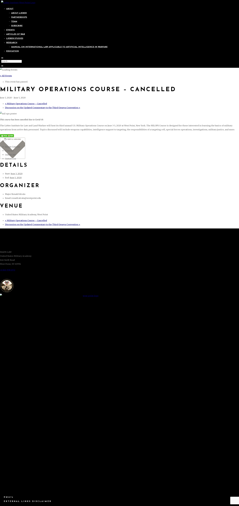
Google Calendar (12, 146)
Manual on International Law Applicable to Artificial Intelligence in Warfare (59, 47)
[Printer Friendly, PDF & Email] (7, 136)
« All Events (6, 75)
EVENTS (10, 30)
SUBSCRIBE (17, 26)
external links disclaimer (27, 501)
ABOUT (9, 9)
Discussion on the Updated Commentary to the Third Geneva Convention (42, 107)
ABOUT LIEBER (19, 13)
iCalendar (9, 150)
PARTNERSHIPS (19, 17)
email (9, 497)
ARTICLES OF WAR (15, 34)
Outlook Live (10, 158)
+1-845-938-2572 (7, 270)
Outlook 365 (10, 154)
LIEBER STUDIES (14, 38)
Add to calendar (14, 139)
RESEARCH (11, 43)
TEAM (14, 22)
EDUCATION (12, 51)
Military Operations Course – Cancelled (26, 103)
